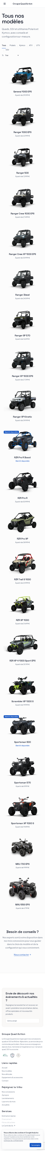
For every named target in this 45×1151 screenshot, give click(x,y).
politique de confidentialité (13, 1140)
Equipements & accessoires (12, 1077)
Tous (4, 45)
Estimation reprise (9, 1116)
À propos (5, 1095)
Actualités (5, 1105)
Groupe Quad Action (22, 3)
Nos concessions (8, 1092)
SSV (7, 49)
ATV (31, 45)
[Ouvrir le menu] (4, 3)
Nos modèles (7, 1071)
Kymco (22, 45)
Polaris (12, 45)
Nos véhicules (7, 1074)
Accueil (4, 1068)
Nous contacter (21, 954)
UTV (38, 45)
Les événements (8, 1098)
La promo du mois (8, 1101)
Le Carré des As (7, 1126)
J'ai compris (35, 1145)
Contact (5, 1081)
